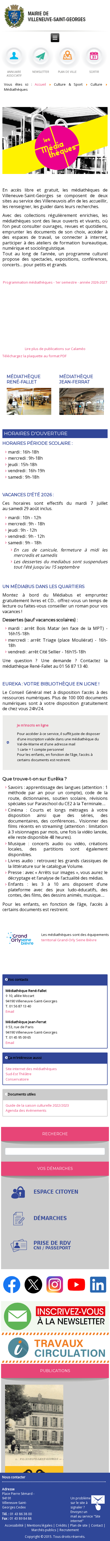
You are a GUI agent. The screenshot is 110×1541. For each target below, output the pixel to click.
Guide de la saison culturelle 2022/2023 (37, 1105)
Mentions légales (39, 1525)
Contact (97, 1525)
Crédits (61, 1525)
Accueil (40, 84)
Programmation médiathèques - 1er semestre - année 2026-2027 (55, 282)
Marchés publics (44, 1530)
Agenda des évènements (26, 1110)
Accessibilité (14, 1525)
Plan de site (79, 1525)
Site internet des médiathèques (31, 1068)
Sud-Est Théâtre (19, 1073)
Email (10, 1011)
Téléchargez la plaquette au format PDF (34, 356)
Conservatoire (17, 1079)
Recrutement (69, 1530)
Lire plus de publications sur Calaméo (55, 348)
